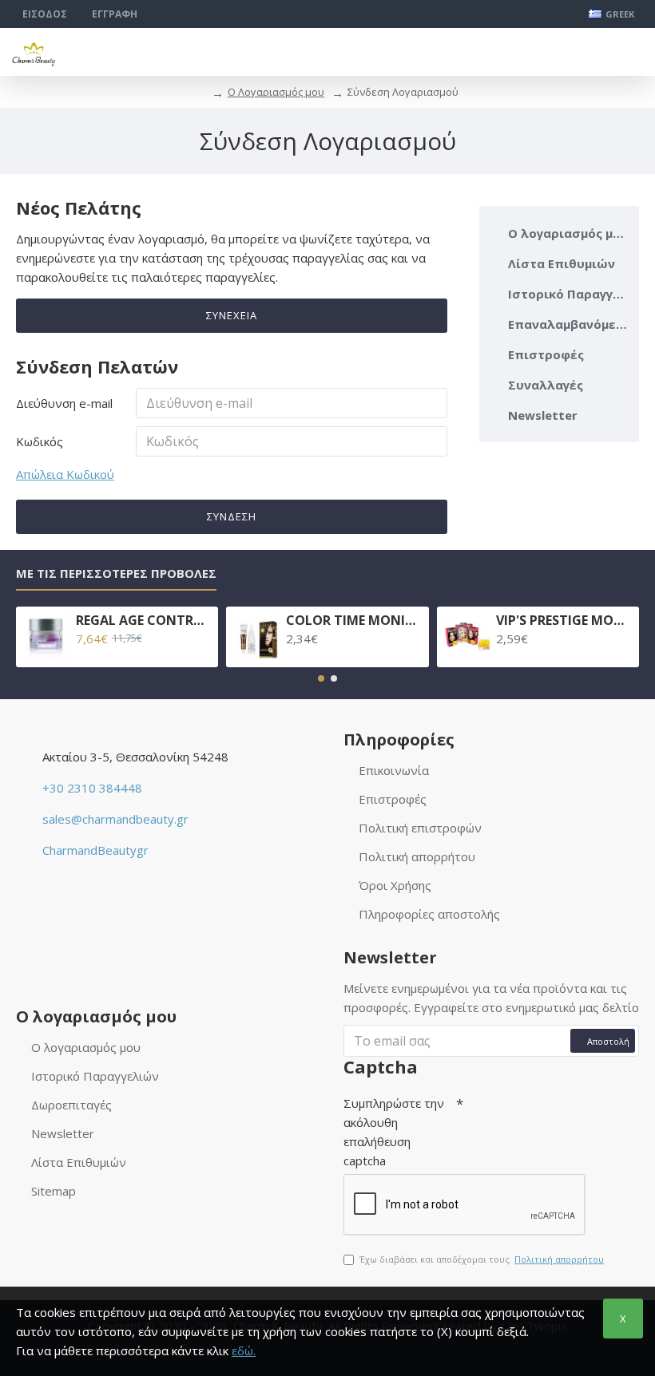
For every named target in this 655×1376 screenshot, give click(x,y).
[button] (321, 678)
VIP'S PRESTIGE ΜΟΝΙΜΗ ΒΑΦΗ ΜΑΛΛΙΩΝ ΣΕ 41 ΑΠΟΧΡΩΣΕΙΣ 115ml (564, 620)
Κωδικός (39, 441)
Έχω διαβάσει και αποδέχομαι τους (481, 1259)
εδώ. (244, 1350)
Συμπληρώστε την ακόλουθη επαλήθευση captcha (393, 1131)
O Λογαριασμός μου (276, 92)
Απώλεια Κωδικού (65, 474)
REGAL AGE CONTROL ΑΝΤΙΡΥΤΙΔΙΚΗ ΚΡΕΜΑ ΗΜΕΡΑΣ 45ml (144, 620)
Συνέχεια (231, 315)
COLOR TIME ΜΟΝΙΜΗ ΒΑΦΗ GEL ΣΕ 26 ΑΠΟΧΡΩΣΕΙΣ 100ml (354, 620)
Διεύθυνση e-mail (64, 403)
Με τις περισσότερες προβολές (116, 573)
